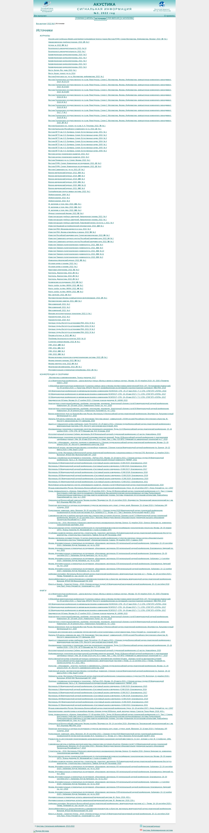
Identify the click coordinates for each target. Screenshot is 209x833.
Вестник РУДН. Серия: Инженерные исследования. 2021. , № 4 (74, 166)
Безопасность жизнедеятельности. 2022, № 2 (66, 51)
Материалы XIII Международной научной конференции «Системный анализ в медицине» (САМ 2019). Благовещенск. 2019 (98, 475)
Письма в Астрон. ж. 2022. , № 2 (62, 335)
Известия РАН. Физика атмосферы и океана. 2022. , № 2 (72, 232)
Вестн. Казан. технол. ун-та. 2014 (61, 73)
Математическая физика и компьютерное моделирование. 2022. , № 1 (77, 298)
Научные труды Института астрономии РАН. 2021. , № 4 (71, 332)
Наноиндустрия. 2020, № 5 (59, 320)
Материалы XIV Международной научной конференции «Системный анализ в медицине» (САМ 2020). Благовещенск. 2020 (98, 479)
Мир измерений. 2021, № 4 (59, 310)
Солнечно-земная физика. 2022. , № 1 (64, 342)
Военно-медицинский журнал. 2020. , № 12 (67, 185)
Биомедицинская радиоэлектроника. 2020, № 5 (67, 55)
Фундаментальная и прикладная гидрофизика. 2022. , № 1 (73, 370)
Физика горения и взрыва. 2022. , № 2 (64, 361)
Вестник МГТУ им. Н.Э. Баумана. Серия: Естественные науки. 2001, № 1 (77, 132)
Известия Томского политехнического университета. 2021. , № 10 (76, 251)
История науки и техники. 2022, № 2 (62, 267)
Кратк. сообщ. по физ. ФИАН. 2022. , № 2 (65, 289)
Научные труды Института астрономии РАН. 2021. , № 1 (71, 323)
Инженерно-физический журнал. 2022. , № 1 (67, 260)
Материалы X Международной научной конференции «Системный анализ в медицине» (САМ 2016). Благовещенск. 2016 (97, 466)
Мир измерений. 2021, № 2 (59, 304)
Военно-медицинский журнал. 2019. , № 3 (66, 176)
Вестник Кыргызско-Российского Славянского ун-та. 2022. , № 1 (74, 129)
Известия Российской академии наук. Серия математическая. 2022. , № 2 (79, 235)
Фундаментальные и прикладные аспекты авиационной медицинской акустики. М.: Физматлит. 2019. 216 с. (91, 800)
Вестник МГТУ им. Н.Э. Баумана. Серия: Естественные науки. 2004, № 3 (77, 138)
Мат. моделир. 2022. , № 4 (59, 295)
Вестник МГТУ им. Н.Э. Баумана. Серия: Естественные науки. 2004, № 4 (77, 141)
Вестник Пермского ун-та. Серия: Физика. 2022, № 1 (69, 160)
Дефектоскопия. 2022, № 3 (59, 201)
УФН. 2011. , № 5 (56, 348)
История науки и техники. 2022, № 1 (62, 263)
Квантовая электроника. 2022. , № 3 (63, 270)
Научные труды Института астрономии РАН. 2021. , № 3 (71, 329)
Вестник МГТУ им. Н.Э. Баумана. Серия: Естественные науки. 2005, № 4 (77, 148)
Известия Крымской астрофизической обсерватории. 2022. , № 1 (76, 226)
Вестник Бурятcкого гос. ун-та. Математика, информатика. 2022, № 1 (76, 77)
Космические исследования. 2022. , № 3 (65, 282)
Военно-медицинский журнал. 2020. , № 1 (66, 182)
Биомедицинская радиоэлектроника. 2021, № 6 (67, 67)
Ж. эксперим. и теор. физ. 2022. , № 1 (64, 204)
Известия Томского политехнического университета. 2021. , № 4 (75, 245)
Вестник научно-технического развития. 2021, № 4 (68, 157)
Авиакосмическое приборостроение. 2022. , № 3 (68, 42)
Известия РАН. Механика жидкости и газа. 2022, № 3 (69, 229)
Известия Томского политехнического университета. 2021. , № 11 (76, 254)
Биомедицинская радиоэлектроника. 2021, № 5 (67, 64)
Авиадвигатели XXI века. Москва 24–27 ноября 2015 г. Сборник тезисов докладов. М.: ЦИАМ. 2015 (88, 400)
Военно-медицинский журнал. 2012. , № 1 (66, 173)
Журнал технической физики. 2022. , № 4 (65, 213)
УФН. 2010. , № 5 (56, 345)
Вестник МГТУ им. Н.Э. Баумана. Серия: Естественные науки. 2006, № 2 (77, 151)
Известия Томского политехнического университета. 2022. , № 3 (75, 257)
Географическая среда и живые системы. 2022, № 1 (69, 191)
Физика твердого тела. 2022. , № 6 (63, 364)
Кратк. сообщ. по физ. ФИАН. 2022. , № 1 (65, 285)
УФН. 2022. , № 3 (56, 354)
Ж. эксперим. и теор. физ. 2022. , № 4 (64, 210)
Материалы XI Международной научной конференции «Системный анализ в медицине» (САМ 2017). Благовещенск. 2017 (97, 469)
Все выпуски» (40, 16)
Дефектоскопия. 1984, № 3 (59, 195)
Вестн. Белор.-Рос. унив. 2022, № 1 (62, 70)
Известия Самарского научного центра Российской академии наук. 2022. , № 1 (81, 238)
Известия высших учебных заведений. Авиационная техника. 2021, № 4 (77, 217)
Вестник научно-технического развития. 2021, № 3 (68, 154)
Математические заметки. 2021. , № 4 (65, 301)
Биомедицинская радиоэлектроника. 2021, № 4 (67, 61)
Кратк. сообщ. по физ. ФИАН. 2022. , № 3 (65, 292)
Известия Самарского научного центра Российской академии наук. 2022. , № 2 (81, 242)
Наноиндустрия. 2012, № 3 (59, 317)
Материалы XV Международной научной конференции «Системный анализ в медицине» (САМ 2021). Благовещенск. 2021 (98, 482)
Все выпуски (41, 24)
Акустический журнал (151, 826)
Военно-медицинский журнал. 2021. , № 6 (66, 188)
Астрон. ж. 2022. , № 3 (58, 45)
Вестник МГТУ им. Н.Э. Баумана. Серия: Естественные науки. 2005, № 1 (77, 145)
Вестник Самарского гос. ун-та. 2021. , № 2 (66, 170)
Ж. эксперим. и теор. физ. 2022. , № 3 (64, 207)
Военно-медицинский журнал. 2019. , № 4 (66, 179)
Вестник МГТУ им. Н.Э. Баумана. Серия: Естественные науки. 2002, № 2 (77, 135)
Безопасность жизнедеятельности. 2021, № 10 (67, 48)
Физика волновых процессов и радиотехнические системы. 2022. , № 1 (77, 357)
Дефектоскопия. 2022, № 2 (59, 198)
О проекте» (169, 16)
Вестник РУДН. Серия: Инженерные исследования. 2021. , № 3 (74, 163)
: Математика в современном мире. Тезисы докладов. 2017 (72, 378)
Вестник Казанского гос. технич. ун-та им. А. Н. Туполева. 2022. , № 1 (76, 126)
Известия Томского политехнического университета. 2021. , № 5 (75, 248)
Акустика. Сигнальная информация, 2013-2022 (56, 826)
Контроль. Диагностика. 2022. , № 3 (63, 279)
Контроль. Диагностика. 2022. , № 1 (63, 273)
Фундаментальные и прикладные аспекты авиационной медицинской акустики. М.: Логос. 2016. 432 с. (89, 797)
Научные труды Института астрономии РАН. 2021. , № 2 (71, 326)
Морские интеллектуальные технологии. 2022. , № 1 (70, 314)
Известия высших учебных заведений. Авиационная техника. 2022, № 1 (77, 220)
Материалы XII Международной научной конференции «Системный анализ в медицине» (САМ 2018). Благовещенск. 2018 (98, 472)
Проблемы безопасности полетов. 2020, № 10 (67, 339)
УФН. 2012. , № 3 (56, 351)
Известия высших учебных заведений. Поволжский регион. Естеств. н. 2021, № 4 (81, 223)
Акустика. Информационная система (158, 830)
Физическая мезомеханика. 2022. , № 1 (65, 367)
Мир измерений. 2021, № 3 (59, 307)
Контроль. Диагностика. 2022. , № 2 (63, 276)
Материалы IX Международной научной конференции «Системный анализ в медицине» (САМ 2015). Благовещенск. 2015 (97, 463)
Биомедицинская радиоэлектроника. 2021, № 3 (67, 58)
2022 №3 (51, 24)
